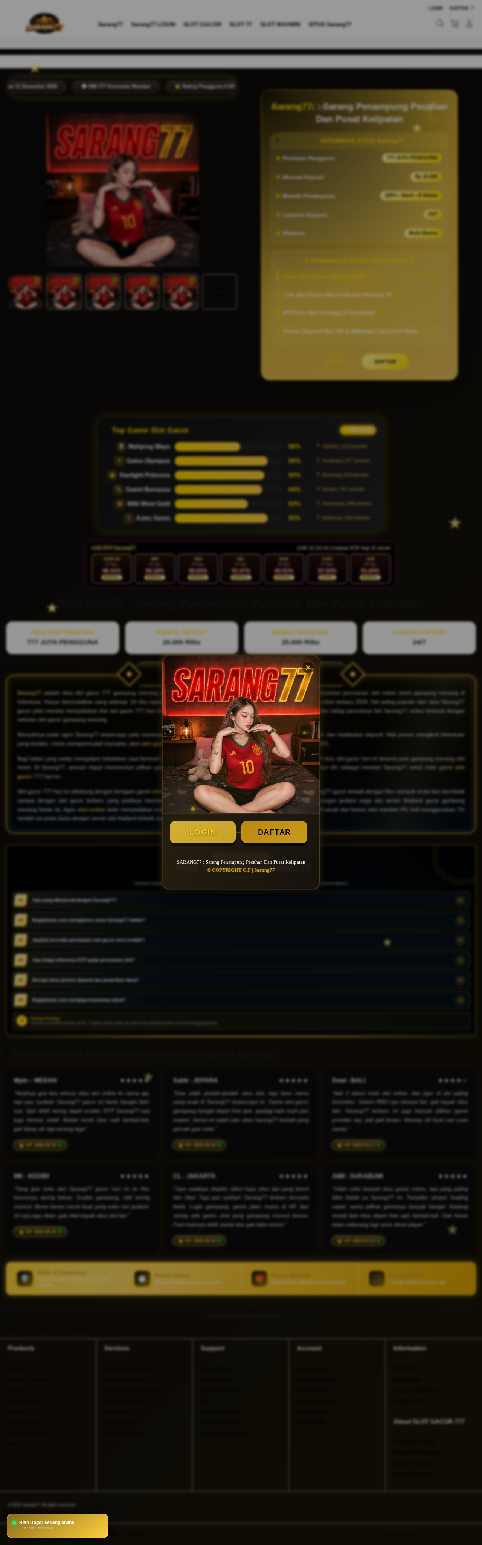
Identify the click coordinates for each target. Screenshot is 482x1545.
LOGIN (203, 832)
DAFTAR (274, 832)
